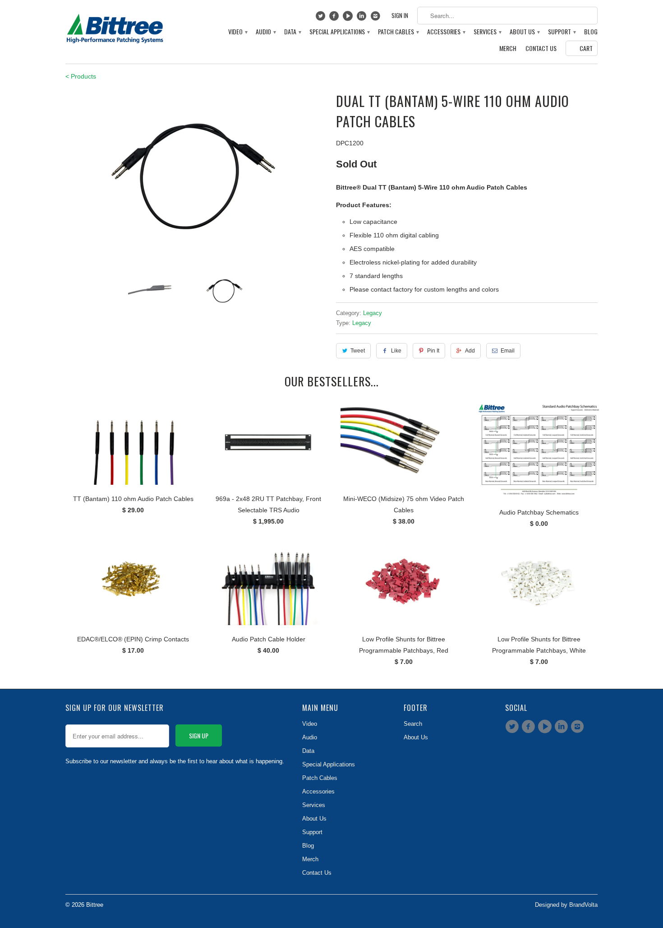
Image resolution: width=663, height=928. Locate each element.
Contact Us (541, 48)
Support (561, 32)
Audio (265, 32)
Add (470, 351)
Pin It (433, 351)
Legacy (372, 313)
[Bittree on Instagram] (376, 18)
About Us (524, 32)
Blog (591, 32)
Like (396, 351)
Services (487, 32)
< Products (80, 76)
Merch (507, 48)
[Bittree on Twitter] (321, 18)
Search (413, 723)
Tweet (357, 351)
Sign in (399, 15)
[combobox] (507, 15)
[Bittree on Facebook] (335, 18)
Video (237, 32)
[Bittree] (115, 26)
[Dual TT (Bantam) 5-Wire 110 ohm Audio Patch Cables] (196, 178)
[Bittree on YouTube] (349, 18)
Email (508, 351)
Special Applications (339, 32)
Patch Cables (398, 32)
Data (292, 32)
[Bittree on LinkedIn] (363, 18)
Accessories (446, 32)
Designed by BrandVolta (566, 904)
